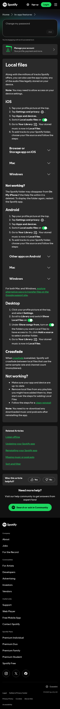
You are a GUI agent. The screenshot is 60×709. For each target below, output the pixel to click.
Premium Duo (10, 644)
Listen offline (13, 437)
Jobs (5, 545)
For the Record (10, 552)
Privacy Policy (7, 699)
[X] (16, 673)
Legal (4, 693)
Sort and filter (13, 463)
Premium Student (12, 657)
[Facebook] (26, 673)
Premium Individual (13, 637)
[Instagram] (6, 673)
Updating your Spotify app (20, 443)
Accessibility (7, 705)
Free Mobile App (11, 617)
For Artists (8, 565)
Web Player (8, 611)
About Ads (28, 699)
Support (7, 605)
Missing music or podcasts (20, 457)
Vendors (7, 591)
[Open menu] (56, 4)
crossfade (18, 358)
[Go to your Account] (53, 49)
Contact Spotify (11, 624)
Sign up (35, 4)
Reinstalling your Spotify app (21, 450)
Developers (8, 572)
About (5, 539)
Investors (7, 585)
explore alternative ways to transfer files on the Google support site (27, 292)
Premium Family (11, 650)
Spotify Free (9, 663)
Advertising (8, 578)
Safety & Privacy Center (18, 693)
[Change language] (28, 4)
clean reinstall (43, 402)
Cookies (19, 699)
